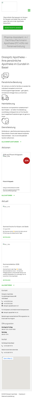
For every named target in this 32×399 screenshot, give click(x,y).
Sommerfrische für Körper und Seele (15, 227)
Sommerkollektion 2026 (11, 264)
